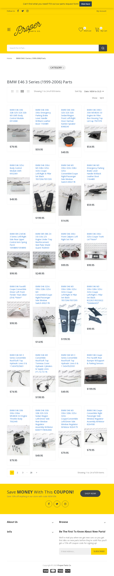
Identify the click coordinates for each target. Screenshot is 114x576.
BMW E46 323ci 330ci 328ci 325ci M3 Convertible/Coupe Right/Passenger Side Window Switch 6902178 (43, 294)
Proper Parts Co (17, 124)
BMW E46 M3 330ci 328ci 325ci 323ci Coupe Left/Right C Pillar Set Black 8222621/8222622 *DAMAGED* (95, 294)
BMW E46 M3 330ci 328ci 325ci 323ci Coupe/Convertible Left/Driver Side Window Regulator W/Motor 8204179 (69, 418)
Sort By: (78, 91)
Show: (94, 98)
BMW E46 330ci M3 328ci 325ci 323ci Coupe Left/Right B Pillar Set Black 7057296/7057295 (43, 172)
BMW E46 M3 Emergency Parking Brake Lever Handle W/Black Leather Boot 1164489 (95, 172)
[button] (57, 67)
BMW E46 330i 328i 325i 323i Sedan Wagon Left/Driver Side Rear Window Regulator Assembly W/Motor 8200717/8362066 (44, 420)
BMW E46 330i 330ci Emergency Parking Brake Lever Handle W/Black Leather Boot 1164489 (43, 117)
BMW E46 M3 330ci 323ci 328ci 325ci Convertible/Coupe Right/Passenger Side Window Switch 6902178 (69, 173)
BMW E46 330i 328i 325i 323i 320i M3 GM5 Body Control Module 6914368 (18, 115)
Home (9, 58)
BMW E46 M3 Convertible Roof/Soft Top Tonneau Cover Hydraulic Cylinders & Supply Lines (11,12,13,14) (43, 363)
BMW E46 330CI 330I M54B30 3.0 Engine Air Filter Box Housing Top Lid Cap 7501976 (95, 115)
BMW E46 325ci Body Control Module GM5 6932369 (17, 169)
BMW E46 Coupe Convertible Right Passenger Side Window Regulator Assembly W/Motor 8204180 (95, 417)
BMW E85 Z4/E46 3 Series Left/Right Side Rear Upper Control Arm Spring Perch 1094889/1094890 (18, 240)
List (28, 91)
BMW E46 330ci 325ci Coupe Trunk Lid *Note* (95, 236)
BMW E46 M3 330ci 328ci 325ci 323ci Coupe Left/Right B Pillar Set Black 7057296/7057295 (69, 293)
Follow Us (11, 11)
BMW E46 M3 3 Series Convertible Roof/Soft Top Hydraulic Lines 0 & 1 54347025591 (69, 360)
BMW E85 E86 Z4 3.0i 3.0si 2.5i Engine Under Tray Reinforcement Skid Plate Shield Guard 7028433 (43, 240)
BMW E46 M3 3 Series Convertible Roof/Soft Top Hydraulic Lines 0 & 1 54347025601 (18, 360)
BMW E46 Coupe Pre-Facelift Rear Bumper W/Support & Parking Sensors (95, 359)
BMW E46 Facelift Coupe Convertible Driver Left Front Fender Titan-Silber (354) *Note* (18, 292)
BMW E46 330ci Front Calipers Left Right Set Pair (69, 236)
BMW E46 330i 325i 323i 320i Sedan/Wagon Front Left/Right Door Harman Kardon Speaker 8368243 (68, 118)
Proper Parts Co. (64, 565)
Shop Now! (90, 493)
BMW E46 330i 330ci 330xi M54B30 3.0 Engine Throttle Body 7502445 (18, 416)
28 (31, 472)
